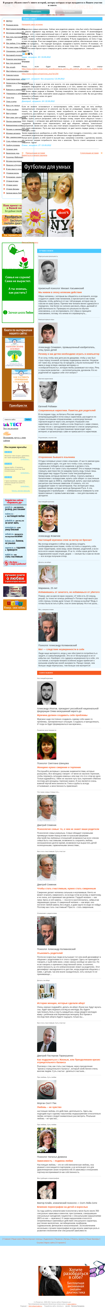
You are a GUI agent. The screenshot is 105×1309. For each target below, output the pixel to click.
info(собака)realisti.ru (35, 1306)
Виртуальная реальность (48, 256)
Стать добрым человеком (15, 141)
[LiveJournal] (31, 53)
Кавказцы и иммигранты (15, 89)
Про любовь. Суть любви (46, 1077)
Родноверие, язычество (47, 438)
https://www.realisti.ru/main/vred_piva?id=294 (40, 74)
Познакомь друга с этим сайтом (14, 439)
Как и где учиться (13, 105)
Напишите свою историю (32, 24)
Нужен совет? (30, 18)
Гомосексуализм (12, 75)
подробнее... (25, 459)
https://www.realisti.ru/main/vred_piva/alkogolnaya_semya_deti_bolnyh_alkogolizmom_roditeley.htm (62, 69)
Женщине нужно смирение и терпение (59, 767)
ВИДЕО (9, 21)
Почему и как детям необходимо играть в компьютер (68, 354)
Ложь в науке (11, 101)
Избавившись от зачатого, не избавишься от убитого (69, 592)
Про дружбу (10, 67)
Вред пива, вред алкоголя (16, 117)
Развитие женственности (46, 730)
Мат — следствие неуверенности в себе (61, 649)
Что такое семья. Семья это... (48, 792)
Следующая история (89, 153)
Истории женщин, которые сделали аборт (61, 1003)
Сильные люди (11, 149)
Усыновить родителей (50, 953)
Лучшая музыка (12, 181)
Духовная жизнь (12, 173)
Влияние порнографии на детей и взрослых (62, 1207)
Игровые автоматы (13, 133)
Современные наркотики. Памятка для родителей (67, 410)
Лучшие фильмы (12, 189)
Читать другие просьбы (21, 491)
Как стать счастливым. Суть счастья (51, 851)
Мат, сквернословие (46, 609)
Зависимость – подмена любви (55, 1161)
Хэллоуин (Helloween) (14, 157)
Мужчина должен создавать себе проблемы (62, 715)
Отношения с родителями (47, 913)
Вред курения (11, 113)
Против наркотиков (45, 379)
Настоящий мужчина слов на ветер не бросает (65, 540)
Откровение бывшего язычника (56, 457)
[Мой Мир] (29, 53)
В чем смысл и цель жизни (16, 169)
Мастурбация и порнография (48, 1178)
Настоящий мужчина (45, 678)
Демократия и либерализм (16, 93)
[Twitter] (23, 53)
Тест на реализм (10, 428)
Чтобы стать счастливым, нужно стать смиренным (66, 888)
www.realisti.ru (71, 1304)
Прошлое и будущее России (17, 165)
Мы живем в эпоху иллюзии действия (60, 292)
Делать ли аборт (43, 980)
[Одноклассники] (26, 53)
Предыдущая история (35, 153)
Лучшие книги (12, 185)
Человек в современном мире (17, 129)
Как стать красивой (13, 63)
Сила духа (10, 97)
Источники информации (15, 33)
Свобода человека (13, 145)
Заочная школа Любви (14, 193)
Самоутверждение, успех (15, 79)
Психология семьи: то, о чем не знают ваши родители (68, 829)
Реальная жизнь (12, 25)
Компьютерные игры (46, 319)
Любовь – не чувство (49, 1107)
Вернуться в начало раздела (34, 155)
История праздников (14, 161)
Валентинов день (12, 153)
